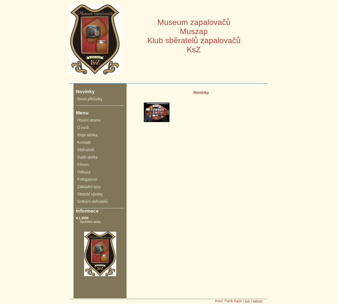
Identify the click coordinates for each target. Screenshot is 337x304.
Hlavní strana (88, 120)
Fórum (83, 164)
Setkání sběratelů (92, 201)
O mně (83, 127)
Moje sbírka (87, 135)
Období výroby (90, 194)
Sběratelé (85, 150)
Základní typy (89, 187)
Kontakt (84, 142)
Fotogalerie (87, 179)
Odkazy (84, 172)
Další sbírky (87, 157)
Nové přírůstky (89, 99)
